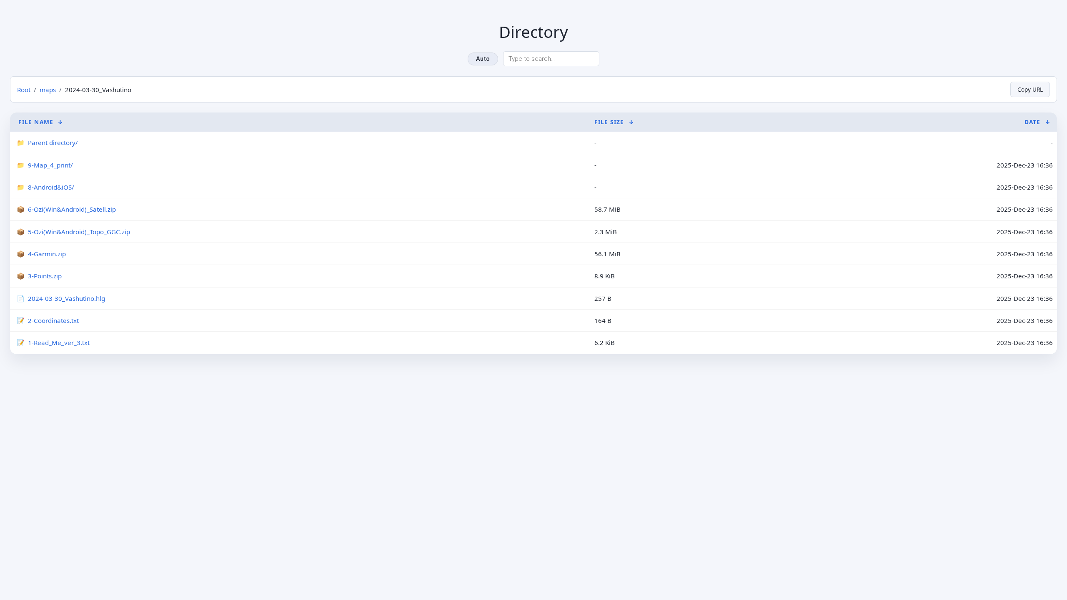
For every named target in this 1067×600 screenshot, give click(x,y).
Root (23, 89)
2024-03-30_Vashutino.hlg (66, 298)
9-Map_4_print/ (50, 165)
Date (1032, 122)
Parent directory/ (53, 142)
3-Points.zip (45, 276)
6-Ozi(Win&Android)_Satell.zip (72, 209)
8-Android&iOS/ (51, 187)
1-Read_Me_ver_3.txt (59, 342)
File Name (35, 122)
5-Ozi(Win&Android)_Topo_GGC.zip (79, 232)
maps (48, 89)
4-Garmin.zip (47, 254)
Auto (483, 58)
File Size (609, 122)
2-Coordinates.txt (53, 320)
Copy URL (1030, 89)
